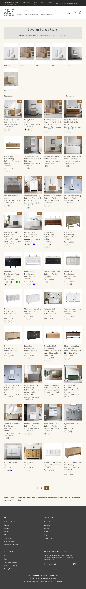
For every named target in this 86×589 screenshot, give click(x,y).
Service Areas (48, 538)
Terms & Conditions (10, 566)
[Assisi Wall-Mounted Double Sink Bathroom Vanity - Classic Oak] (68, 132)
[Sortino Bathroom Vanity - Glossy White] (6, 205)
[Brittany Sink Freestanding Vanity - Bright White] (8, 284)
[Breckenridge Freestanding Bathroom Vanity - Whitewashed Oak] (37, 284)
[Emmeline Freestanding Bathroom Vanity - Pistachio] (68, 245)
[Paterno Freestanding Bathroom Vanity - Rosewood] (71, 166)
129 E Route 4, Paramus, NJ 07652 (43, 578)
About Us (47, 522)
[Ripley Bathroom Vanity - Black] (26, 129)
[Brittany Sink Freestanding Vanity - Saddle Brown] (11, 282)
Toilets (19, 14)
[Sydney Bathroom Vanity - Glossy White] (66, 432)
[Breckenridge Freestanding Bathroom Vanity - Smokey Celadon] (31, 284)
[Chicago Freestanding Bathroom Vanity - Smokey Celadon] (28, 319)
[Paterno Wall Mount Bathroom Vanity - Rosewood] (48, 166)
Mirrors (34, 11)
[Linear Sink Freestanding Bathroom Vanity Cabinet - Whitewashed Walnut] (48, 247)
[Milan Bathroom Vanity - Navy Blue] (11, 470)
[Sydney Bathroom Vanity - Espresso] (68, 432)
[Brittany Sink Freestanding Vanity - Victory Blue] (6, 284)
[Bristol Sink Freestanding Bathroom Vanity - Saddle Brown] (71, 284)
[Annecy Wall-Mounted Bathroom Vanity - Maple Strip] (46, 205)
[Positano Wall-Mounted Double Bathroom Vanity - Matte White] (31, 244)
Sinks (42, 11)
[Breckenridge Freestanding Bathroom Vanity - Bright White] (26, 284)
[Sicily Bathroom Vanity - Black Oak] (28, 470)
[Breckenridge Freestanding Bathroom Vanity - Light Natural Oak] (28, 284)
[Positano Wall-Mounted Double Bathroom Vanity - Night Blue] (34, 244)
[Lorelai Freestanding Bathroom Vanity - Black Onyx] (46, 282)
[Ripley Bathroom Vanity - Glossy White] (31, 129)
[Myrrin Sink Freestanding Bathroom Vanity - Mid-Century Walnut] (11, 322)
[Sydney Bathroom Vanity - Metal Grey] (71, 432)
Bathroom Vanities (22, 11)
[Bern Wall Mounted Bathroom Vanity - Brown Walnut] (26, 433)
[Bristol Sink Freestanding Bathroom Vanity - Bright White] (66, 284)
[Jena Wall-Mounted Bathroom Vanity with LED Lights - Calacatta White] (26, 168)
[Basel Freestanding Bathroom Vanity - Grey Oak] (6, 129)
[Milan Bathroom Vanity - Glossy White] (6, 470)
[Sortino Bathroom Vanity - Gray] (8, 205)
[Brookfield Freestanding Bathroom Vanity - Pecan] (31, 359)
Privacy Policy (8, 569)
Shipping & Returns (10, 562)
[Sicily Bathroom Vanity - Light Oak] (26, 470)
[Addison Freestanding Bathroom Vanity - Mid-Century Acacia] (68, 319)
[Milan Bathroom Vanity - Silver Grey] (8, 470)
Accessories (34, 14)
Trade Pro (35, 3)
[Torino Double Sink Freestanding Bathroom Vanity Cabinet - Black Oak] (6, 438)
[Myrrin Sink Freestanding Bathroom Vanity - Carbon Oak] (8, 322)
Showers (57, 11)
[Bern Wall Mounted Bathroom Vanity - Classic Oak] (28, 433)
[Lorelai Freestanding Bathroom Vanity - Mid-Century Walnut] (54, 282)
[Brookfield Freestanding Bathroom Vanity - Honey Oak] (28, 359)
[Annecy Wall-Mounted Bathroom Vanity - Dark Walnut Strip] (48, 205)
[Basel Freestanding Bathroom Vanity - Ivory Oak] (8, 129)
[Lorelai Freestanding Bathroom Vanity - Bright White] (48, 282)
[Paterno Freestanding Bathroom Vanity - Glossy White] (66, 166)
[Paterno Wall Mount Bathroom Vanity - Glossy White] (51, 166)
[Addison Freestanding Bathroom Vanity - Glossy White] (66, 319)
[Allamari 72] (6, 171)
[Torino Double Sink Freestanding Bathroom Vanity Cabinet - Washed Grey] (8, 438)
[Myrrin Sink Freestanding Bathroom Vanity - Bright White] (6, 322)
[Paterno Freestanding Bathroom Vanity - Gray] (68, 166)
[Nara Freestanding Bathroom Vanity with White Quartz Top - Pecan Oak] (46, 132)
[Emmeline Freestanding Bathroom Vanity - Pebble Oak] (66, 245)
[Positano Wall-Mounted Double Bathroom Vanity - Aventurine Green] (26, 244)
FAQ (5, 559)
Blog (42, 2)
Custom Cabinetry (46, 14)
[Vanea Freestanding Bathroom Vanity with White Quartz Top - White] (26, 208)
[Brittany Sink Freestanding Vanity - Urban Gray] (20, 282)
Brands (46, 531)
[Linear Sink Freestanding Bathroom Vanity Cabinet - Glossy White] (51, 247)
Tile (25, 14)
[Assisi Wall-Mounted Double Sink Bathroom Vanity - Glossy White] (71, 132)
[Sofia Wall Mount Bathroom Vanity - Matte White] (48, 433)
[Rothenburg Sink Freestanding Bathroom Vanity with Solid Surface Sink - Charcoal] (6, 247)
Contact (50, 2)
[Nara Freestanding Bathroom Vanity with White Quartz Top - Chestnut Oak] (48, 132)
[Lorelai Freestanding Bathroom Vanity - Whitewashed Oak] (57, 282)
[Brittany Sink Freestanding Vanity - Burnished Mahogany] (8, 282)
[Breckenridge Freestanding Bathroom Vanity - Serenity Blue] (34, 284)
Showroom (26, 2)
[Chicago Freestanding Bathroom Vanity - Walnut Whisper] (31, 319)
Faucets (49, 11)
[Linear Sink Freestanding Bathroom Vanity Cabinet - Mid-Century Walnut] (46, 247)
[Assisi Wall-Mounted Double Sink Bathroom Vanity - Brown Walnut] (66, 132)
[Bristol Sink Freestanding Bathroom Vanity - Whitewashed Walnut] (68, 284)
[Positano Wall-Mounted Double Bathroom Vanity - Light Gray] (28, 244)
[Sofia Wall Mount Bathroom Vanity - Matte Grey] (46, 433)
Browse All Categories (11, 545)
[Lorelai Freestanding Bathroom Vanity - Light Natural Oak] (51, 282)
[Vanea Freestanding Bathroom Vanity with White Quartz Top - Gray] (28, 208)
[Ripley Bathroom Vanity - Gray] (28, 129)
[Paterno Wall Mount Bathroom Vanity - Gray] (46, 166)
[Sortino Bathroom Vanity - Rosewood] (11, 205)
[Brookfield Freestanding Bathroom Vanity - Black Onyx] (26, 359)
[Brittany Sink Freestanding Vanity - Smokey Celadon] (14, 282)
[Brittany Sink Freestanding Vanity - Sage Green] (17, 282)
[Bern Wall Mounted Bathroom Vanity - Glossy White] (31, 433)
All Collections (9, 541)
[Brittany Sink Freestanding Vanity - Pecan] (11, 284)
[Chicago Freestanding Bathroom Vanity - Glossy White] (26, 319)
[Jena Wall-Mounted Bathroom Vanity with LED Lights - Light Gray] (28, 168)
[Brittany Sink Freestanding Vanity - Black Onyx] (6, 282)
